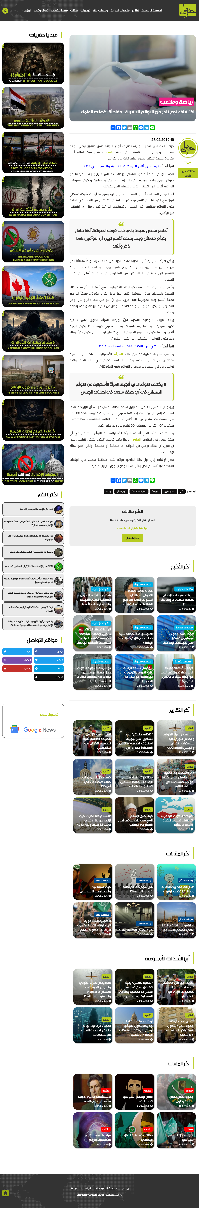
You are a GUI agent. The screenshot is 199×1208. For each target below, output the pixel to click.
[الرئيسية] (188, 10)
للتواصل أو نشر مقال (80, 1188)
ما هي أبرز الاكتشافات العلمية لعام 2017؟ (129, 346)
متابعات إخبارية (120, 10)
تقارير (135, 10)
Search (5, 11)
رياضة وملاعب (176, 102)
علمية (110, 152)
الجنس (136, 439)
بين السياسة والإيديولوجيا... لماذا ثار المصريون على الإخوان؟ (30, 538)
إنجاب (108, 491)
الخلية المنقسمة (139, 491)
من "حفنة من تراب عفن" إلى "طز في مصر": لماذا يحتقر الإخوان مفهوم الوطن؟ (28, 523)
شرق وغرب (41, 10)
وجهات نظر (100, 10)
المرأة (118, 354)
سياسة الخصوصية (106, 1188)
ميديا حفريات (59, 10)
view (193, 579)
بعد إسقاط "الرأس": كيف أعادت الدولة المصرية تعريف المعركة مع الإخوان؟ (28, 580)
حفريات (188, 162)
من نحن (126, 1188)
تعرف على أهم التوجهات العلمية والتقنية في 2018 (122, 166)
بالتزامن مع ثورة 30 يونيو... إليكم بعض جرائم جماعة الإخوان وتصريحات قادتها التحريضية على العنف (30, 623)
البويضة (155, 491)
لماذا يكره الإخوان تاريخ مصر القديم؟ (36, 509)
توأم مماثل (121, 491)
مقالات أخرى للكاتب (188, 173)
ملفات (74, 10)
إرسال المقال (132, 537)
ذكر (181, 491)
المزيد (27, 10)
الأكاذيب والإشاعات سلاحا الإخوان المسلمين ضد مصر (29, 566)
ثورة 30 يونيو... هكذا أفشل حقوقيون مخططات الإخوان (31, 609)
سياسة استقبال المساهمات (132, 528)
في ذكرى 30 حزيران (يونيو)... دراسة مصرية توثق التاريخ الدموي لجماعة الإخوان (30, 595)
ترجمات (85, 10)
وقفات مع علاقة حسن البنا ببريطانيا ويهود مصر (31, 552)
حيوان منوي (169, 491)
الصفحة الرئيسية (151, 10)
